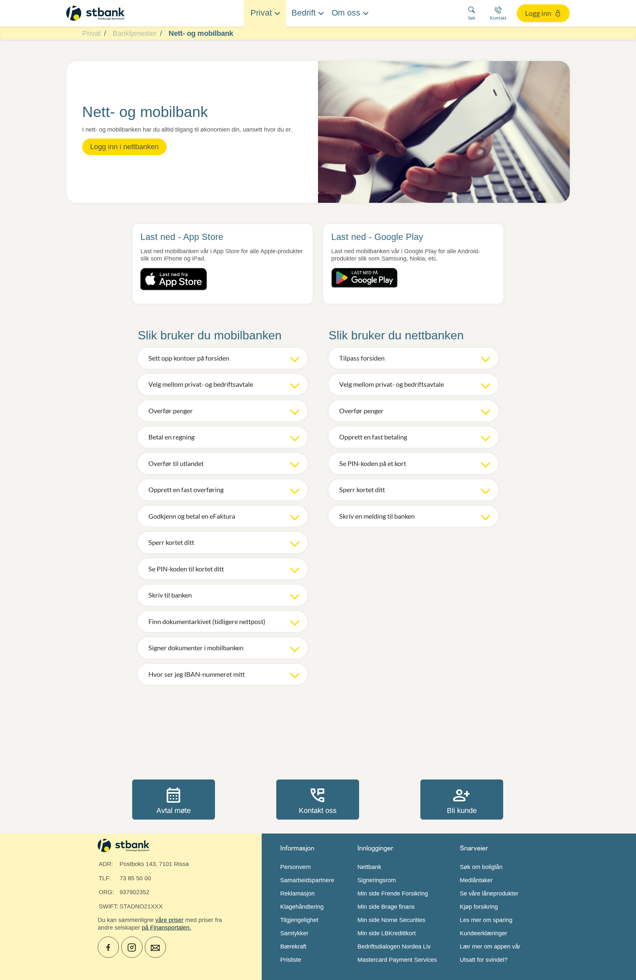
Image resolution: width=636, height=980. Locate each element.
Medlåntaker (476, 880)
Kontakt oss (318, 799)
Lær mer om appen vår (490, 946)
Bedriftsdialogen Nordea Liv (394, 946)
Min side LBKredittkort (386, 933)
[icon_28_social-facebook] (108, 947)
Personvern (295, 867)
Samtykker (294, 933)
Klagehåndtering (302, 906)
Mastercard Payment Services (397, 959)
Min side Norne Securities (391, 920)
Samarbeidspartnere (307, 880)
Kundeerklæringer (483, 933)
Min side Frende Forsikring (392, 893)
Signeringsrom (376, 880)
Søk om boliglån (481, 867)
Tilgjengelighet (299, 920)
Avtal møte (173, 799)
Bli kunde (462, 799)
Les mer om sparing (486, 920)
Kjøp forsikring (479, 906)
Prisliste (290, 959)
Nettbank (369, 867)
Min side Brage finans (386, 906)
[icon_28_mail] (155, 947)
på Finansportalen (165, 927)
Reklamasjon (297, 893)
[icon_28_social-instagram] (131, 947)
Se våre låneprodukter (489, 893)
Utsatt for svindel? (483, 959)
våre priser (169, 920)
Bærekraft (293, 946)
